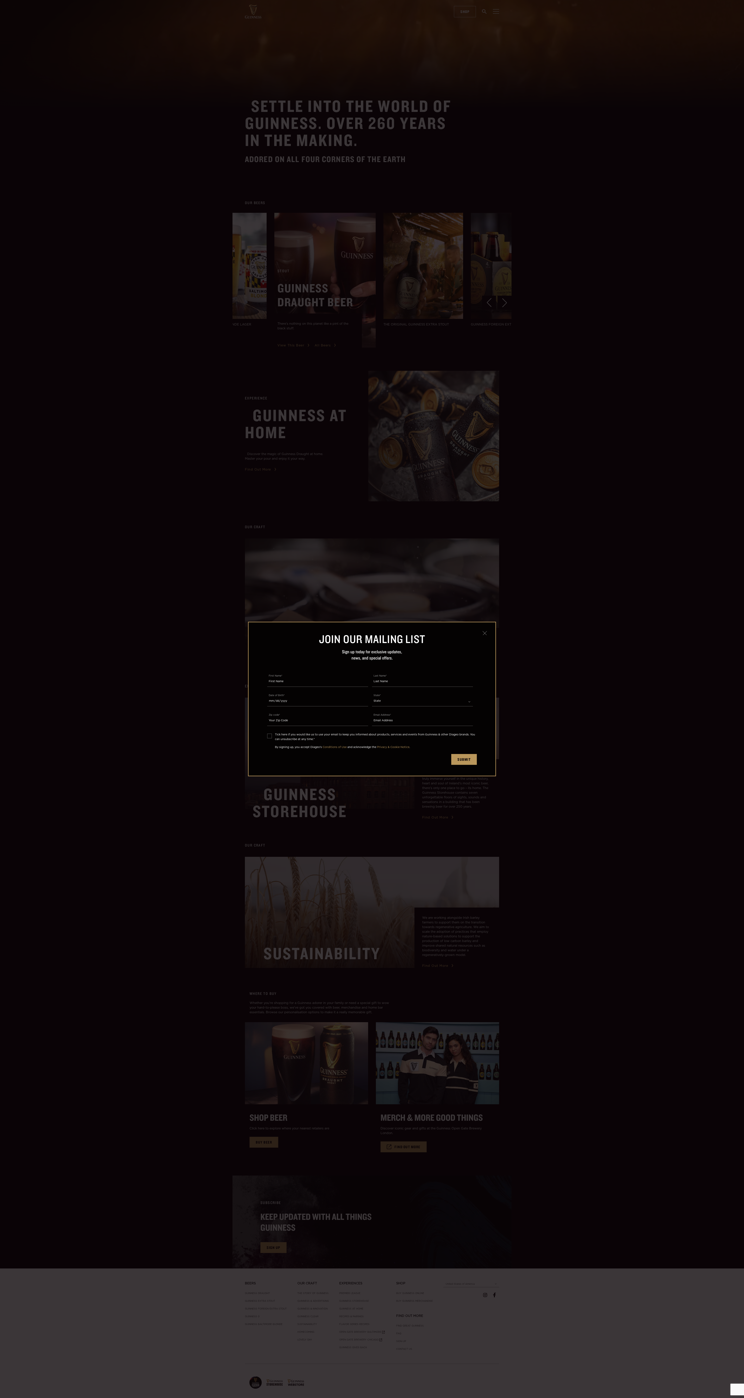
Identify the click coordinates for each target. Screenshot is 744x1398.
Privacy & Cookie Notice (393, 747)
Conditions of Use (335, 747)
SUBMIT (464, 759)
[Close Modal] (485, 633)
